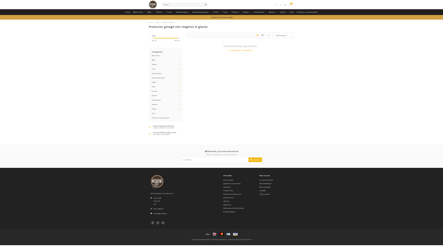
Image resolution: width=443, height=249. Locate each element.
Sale (292, 12)
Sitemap (226, 201)
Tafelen (159, 12)
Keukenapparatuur (201, 12)
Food (169, 12)
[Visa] (235, 234)
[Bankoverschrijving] (208, 234)
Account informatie (266, 180)
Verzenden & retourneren (232, 194)
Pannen (235, 12)
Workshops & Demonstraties (233, 208)
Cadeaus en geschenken (307, 12)
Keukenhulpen (182, 12)
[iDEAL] (214, 234)
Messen (272, 12)
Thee (225, 12)
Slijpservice (227, 205)
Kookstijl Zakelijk (229, 212)
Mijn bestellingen (266, 183)
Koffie (215, 12)
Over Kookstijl (228, 180)
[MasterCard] (221, 234)
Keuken (246, 12)
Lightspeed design (234, 239)
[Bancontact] (228, 234)
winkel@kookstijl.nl (160, 214)
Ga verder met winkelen (240, 50)
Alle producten (265, 194)
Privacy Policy (228, 190)
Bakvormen (138, 12)
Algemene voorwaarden (232, 183)
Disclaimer (227, 187)
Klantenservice (228, 198)
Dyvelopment (246, 239)
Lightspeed (222, 239)
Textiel (282, 12)
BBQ (149, 12)
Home (127, 12)
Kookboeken (259, 12)
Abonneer (256, 160)
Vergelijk (263, 190)
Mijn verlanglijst (265, 187)
